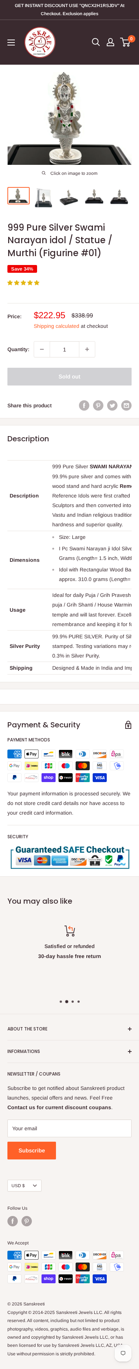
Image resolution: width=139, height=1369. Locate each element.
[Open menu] (11, 42)
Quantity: (18, 349)
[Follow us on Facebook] (12, 1221)
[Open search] (96, 42)
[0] (125, 42)
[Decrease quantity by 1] (42, 349)
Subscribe (32, 1150)
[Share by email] (126, 405)
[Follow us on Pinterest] (26, 1221)
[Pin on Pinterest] (98, 405)
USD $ (18, 1185)
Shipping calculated (56, 326)
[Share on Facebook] (84, 405)
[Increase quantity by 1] (87, 349)
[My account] (110, 42)
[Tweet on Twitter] (112, 405)
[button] (24, 283)
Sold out (69, 376)
